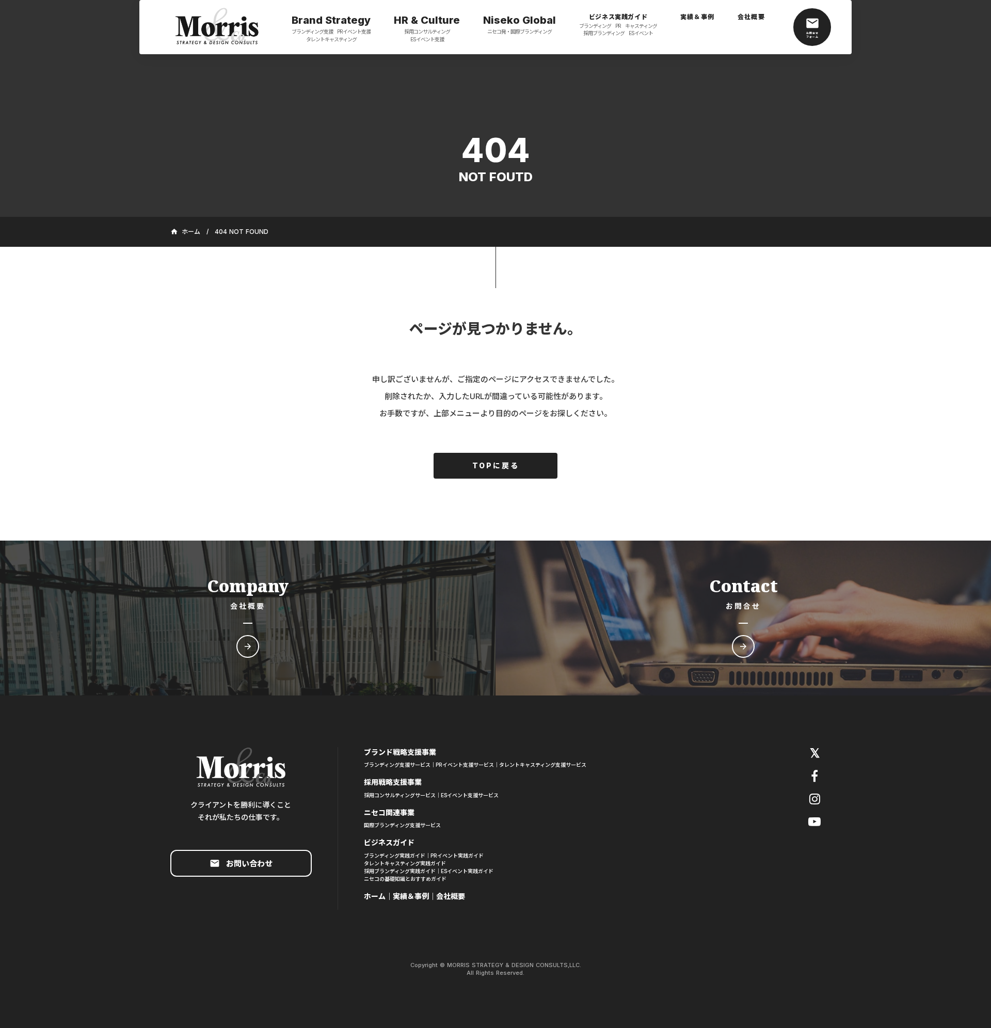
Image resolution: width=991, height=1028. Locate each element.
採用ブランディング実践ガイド (400, 871)
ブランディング (595, 26)
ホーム (375, 896)
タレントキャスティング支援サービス (542, 765)
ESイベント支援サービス (470, 795)
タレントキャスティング (331, 39)
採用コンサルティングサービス (400, 795)
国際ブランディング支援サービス (402, 825)
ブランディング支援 (312, 31)
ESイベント (641, 33)
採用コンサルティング (427, 31)
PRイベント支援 (354, 31)
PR (618, 26)
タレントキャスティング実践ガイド (405, 863)
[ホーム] (217, 27)
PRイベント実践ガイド (457, 855)
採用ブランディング (604, 33)
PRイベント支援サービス (465, 765)
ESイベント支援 (427, 39)
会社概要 (450, 896)
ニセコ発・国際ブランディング (519, 31)
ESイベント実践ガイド (467, 871)
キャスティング (641, 26)
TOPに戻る (495, 465)
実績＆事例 (411, 896)
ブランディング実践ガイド (394, 855)
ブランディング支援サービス (397, 765)
